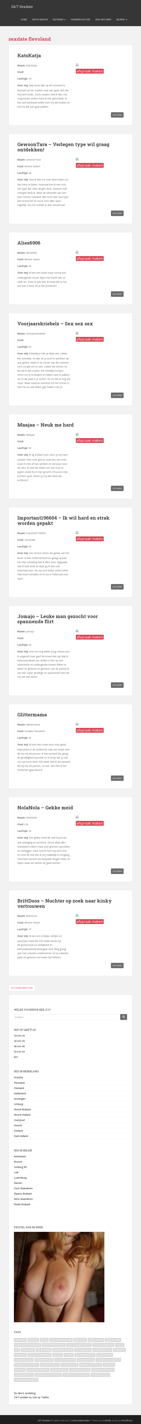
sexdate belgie (104, 1354)
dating (44, 1339)
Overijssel (19, 1120)
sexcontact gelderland (39, 1354)
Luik (16, 1172)
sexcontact (20, 1354)
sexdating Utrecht (100, 1374)
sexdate (69, 1354)
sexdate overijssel (50, 1364)
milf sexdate (28, 1349)
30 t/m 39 (19, 1041)
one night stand (82, 1349)
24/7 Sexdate (22, 6)
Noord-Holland (22, 1114)
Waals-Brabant (22, 1204)
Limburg (18, 1104)
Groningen (19, 1098)
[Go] (123, 1017)
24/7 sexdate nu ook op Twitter (31, 1397)
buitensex (33, 1339)
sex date (57, 1354)
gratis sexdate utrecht (53, 1344)
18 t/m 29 (19, 1035)
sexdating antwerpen (38, 1369)
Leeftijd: (22, 78)
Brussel (18, 1161)
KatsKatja (29, 55)
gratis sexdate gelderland (27, 1344)
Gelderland (20, 1093)
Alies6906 (28, 243)
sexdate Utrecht (69, 1364)
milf (17, 1349)
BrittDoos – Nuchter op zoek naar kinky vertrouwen (64, 903)
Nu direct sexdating (24, 1393)
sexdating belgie (59, 1369)
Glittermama (32, 714)
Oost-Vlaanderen (23, 1188)
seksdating (119, 1349)
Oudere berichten (23, 987)
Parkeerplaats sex (80, 19)
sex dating (109, 1364)
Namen (18, 1183)
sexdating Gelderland (103, 1369)
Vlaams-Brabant (23, 1193)
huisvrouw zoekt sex (103, 1344)
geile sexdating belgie (61, 1339)
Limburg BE (20, 1167)
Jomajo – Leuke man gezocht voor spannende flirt (57, 619)
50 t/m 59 (19, 1051)
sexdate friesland (44, 1359)
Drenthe (18, 1077)
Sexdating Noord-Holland (76, 1374)
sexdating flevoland (79, 1369)
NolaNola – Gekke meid (45, 807)
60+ (16, 1057)
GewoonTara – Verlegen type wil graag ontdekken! (63, 147)
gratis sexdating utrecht (78, 1344)
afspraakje (20, 1339)
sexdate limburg (86, 1359)
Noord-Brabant (22, 1109)
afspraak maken (90, 71)
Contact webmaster (80, 1420)
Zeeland (18, 1130)
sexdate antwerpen (85, 1354)
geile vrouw (80, 1339)
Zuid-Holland (21, 1136)
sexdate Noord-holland (26, 1364)
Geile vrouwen (103, 19)
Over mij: (22, 85)
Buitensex (58, 19)
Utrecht (18, 1125)
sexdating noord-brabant (48, 1374)
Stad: (20, 72)
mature (119, 1344)
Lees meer (117, 115)
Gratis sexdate (40, 19)
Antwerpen (20, 1156)
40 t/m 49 (19, 1046)
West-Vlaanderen (23, 1199)
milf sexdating (43, 1349)
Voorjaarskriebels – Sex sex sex (55, 323)
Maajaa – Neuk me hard (45, 425)
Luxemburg (20, 1177)
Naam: (21, 65)
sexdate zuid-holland (90, 1364)
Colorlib (107, 1420)
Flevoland (19, 1082)
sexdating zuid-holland (26, 1379)
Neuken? (121, 19)
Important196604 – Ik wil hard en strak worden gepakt (63, 520)
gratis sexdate (96, 1339)
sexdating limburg (24, 1374)
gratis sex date (113, 1339)
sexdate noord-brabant (108, 1359)
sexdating (20, 1369)
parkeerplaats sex (102, 1349)
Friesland (19, 1088)
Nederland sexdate (62, 1349)
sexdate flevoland (23, 1359)
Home (24, 19)
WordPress (127, 1420)
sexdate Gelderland (65, 1359)
